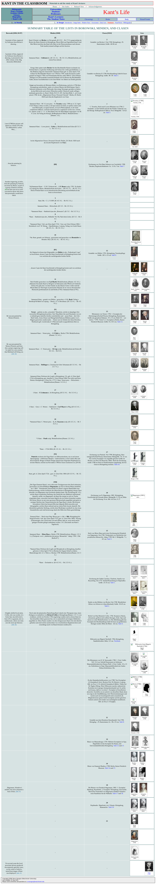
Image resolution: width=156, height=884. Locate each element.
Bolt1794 (134, 338)
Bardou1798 (134, 763)
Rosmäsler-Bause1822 (136, 242)
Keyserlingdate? (134, 577)
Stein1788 (136, 686)
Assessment (95, 22)
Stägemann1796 (134, 842)
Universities (55, 9)
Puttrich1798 (143, 463)
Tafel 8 (121, 722)
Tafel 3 (116, 75)
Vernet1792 (135, 322)
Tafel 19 (111, 807)
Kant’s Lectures (55, 17)
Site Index (65, 7)
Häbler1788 (136, 679)
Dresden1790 (134, 718)
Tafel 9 (114, 255)
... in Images (59, 23)
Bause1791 (135, 193)
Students (56, 11)
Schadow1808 (143, 794)
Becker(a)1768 (134, 608)
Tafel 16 (117, 464)
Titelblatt (117, 641)
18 (122, 793)
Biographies (16, 17)
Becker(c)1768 (134, 78)
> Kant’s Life (16, 19)
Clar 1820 (135, 146)
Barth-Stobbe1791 (145, 290)
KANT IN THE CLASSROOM (24, 3)
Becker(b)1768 (134, 47)
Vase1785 (149, 873)
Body (127, 19)
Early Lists (103, 22)
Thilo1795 (134, 556)
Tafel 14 (107, 768)
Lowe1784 (135, 95)
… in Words (16, 23)
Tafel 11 (120, 322)
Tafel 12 (116, 746)
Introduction (68, 22)
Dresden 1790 (135, 733)
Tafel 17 (115, 793)
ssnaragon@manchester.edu (35, 881)
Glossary (17, 15)
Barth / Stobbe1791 (135, 290)
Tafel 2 (107, 606)
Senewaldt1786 (135, 664)
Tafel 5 (108, 112)
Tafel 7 (122, 166)
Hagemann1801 (134, 794)
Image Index (77, 22)
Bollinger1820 (134, 370)
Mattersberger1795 (135, 748)
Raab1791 (135, 305)
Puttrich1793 (134, 463)
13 (123, 746)
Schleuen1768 (134, 63)
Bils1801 (133, 524)
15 (114, 768)
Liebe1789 (134, 131)
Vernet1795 (145, 322)
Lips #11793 (135, 354)
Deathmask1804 (134, 810)
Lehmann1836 (134, 396)
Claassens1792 (134, 427)
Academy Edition (16, 13)
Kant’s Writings (17, 11)
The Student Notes (56, 19)
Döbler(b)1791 (134, 274)
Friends (147, 19)
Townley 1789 (137, 102)
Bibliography (17, 9)
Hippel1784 (134, 639)
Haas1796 (134, 540)
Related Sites (79, 7)
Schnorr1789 (134, 161)
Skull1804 (134, 826)
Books (108, 19)
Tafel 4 (120, 624)
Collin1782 (134, 624)
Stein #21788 (133, 702)
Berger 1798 (134, 478)
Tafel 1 (112, 583)
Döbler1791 (134, 258)
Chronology (89, 19)
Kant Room (118, 22)
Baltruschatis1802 (134, 857)
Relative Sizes (86, 22)
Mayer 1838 (134, 412)
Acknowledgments (95, 7)
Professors (56, 14)
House (142, 19)
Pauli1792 (134, 442)
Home (55, 7)
